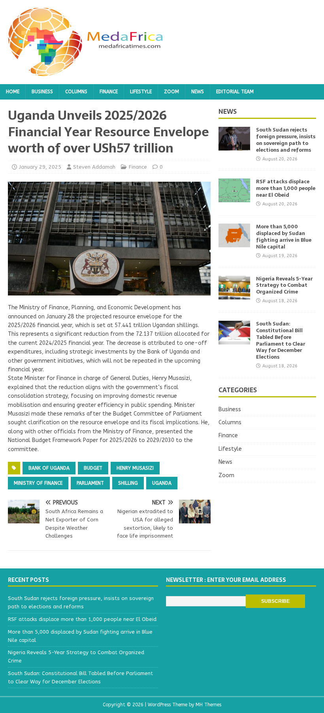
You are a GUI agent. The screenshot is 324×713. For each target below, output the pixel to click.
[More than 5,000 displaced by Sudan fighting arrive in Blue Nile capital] (234, 242)
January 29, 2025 (40, 167)
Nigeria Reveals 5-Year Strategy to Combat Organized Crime (284, 285)
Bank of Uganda (49, 468)
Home (12, 91)
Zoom (171, 91)
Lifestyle (141, 91)
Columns (76, 91)
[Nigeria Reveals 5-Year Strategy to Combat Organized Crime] (234, 294)
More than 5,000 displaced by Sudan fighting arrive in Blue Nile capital (283, 236)
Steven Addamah (94, 167)
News (197, 91)
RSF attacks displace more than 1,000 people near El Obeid (285, 188)
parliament (90, 483)
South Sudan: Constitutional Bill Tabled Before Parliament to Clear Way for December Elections (280, 340)
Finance (109, 91)
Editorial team (235, 91)
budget (93, 468)
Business (42, 91)
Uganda (161, 483)
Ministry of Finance (38, 483)
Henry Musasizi (135, 468)
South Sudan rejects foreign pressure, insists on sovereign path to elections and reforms (285, 140)
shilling (128, 483)
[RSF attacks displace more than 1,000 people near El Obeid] (234, 197)
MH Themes (208, 704)
